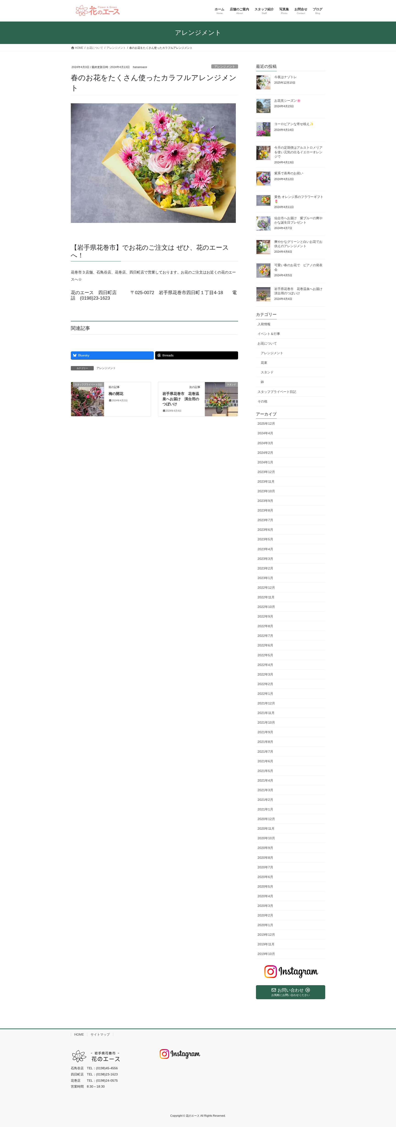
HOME (79, 1034)
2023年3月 (265, 559)
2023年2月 (265, 568)
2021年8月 (265, 742)
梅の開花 (116, 394)
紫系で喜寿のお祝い (288, 173)
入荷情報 (264, 324)
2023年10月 (266, 491)
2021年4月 (265, 780)
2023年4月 (265, 549)
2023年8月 (265, 510)
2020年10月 (266, 838)
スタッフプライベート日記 (277, 392)
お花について (267, 343)
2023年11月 (266, 481)
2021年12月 (266, 703)
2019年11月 (266, 944)
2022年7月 (265, 635)
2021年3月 (265, 790)
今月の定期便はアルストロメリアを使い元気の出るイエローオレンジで (298, 152)
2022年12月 (266, 587)
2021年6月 (265, 761)
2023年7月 (265, 520)
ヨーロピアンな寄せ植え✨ (294, 124)
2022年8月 (265, 626)
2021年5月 (265, 771)
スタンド (267, 372)
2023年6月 (265, 529)
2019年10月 (266, 954)
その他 (262, 401)
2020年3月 (265, 906)
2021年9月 (265, 732)
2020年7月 (265, 867)
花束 (264, 362)
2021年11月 (266, 713)
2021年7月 (265, 751)
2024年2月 (265, 452)
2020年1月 (265, 925)
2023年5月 (265, 539)
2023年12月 (266, 472)
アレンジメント (224, 66)
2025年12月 (266, 423)
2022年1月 (265, 693)
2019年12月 (266, 934)
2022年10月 (266, 607)
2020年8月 (265, 857)
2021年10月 (266, 722)
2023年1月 (265, 578)
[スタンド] (221, 398)
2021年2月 (265, 799)
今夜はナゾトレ (285, 77)
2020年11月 (266, 828)
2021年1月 (265, 809)
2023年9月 (265, 501)
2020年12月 (266, 819)
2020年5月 (265, 886)
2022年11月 (266, 597)
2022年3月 (265, 674)
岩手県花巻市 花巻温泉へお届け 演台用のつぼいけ (180, 399)
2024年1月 (265, 462)
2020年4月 (265, 896)
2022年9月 (265, 616)
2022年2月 (265, 684)
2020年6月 (265, 877)
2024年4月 (265, 433)
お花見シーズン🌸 (287, 100)
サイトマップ (100, 1034)
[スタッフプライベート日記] (87, 398)
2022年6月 (265, 645)
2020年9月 (265, 848)
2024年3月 (265, 443)
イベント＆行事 (269, 334)
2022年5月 (265, 655)
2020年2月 (265, 915)
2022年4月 (265, 665)
